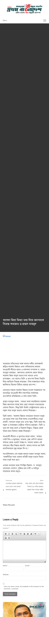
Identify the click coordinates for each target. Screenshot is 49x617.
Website (6, 575)
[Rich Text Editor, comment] (24, 550)
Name (5, 566)
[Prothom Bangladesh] (24, 9)
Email (27, 566)
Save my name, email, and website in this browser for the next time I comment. (24, 588)
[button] (5, 533)
